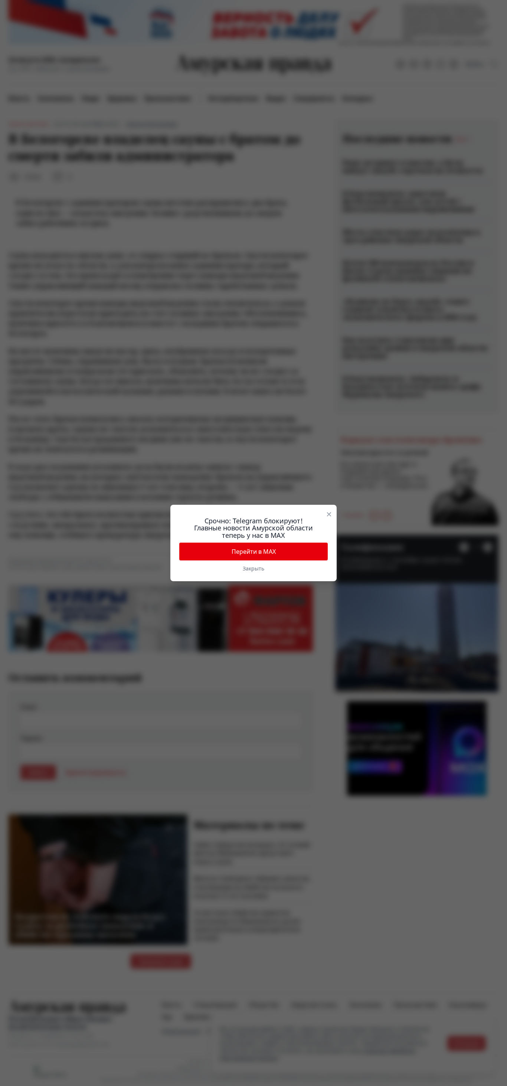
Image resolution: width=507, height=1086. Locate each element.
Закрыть (253, 568)
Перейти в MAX (254, 551)
